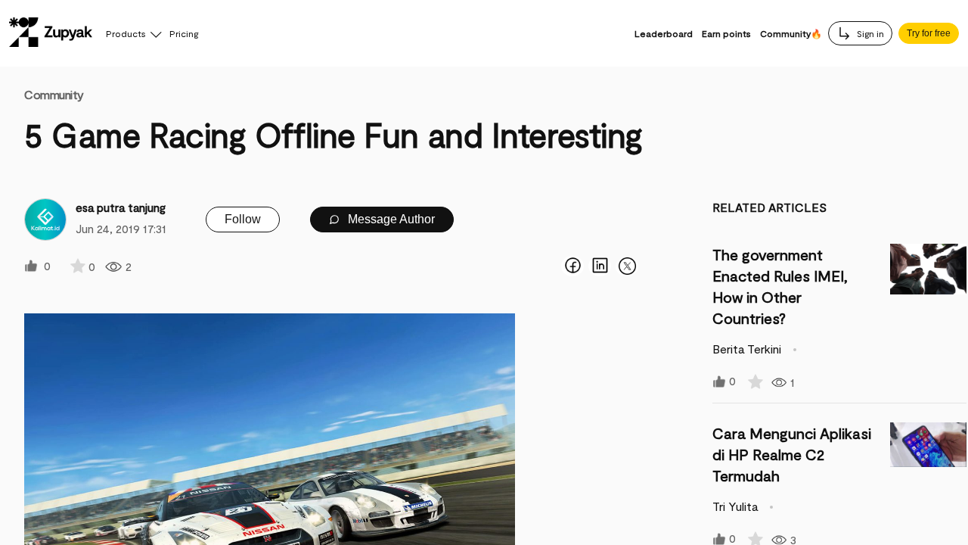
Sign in (869, 33)
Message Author (390, 219)
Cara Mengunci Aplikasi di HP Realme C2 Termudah (791, 454)
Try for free (929, 33)
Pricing (183, 33)
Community (54, 94)
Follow (243, 219)
